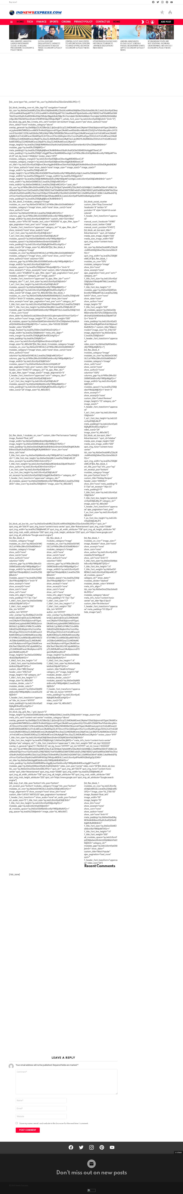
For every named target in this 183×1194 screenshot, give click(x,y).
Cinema (66, 22)
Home (20, 22)
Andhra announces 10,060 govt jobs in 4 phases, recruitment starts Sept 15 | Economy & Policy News (132, 46)
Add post (166, 22)
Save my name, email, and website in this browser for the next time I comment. (54, 1123)
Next (172, 39)
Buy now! (13, 2)
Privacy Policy (83, 22)
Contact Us (103, 22)
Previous (10, 39)
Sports (54, 22)
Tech (30, 22)
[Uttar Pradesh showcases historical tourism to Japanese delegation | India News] (105, 32)
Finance (41, 22)
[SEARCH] (147, 22)
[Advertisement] (91, 75)
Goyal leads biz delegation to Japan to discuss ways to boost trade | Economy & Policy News (50, 46)
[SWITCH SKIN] (142, 22)
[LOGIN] (152, 22)
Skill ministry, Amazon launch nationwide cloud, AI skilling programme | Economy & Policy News (22, 46)
